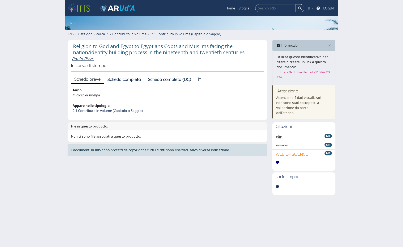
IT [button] (309, 8)
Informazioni (290, 45)
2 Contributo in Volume (128, 34)
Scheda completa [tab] (124, 79)
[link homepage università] (118, 8)
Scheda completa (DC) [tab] (169, 79)
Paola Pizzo (83, 58)
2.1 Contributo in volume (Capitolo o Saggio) (186, 34)
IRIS (71, 34)
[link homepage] (80, 8)
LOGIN (328, 8)
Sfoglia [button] (243, 8)
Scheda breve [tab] (87, 79)
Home (230, 8)
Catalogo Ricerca (91, 34)
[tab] (200, 79)
